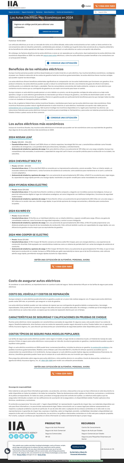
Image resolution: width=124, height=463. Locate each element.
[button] (7, 451)
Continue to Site (78, 447)
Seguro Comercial (27, 12)
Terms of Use (42, 454)
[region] (54, 450)
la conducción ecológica (100, 347)
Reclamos (39, 12)
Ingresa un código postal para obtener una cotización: (33, 25)
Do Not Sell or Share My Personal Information (78, 453)
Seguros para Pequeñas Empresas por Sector (96, 438)
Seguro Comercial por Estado (93, 434)
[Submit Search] (95, 12)
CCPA (54, 461)
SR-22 (47, 437)
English (88, 6)
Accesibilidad (62, 461)
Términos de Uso (44, 461)
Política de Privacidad (29, 461)
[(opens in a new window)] (11, 436)
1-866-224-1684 (46, 360)
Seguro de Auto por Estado (92, 430)
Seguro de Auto (14, 12)
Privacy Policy (21, 454)
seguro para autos (50, 55)
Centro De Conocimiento (91, 427)
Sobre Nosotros (49, 12)
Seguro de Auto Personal (55, 427)
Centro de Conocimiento (65, 12)
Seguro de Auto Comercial (55, 430)
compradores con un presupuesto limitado (24, 108)
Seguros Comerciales (53, 434)
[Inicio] (17, 5)
